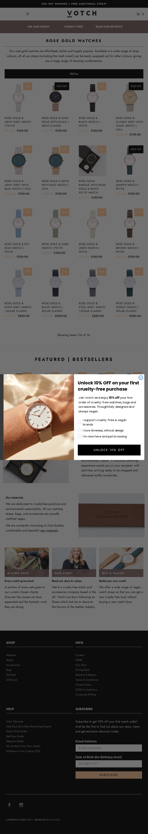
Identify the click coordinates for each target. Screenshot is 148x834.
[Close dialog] (141, 378)
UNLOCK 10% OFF (109, 450)
